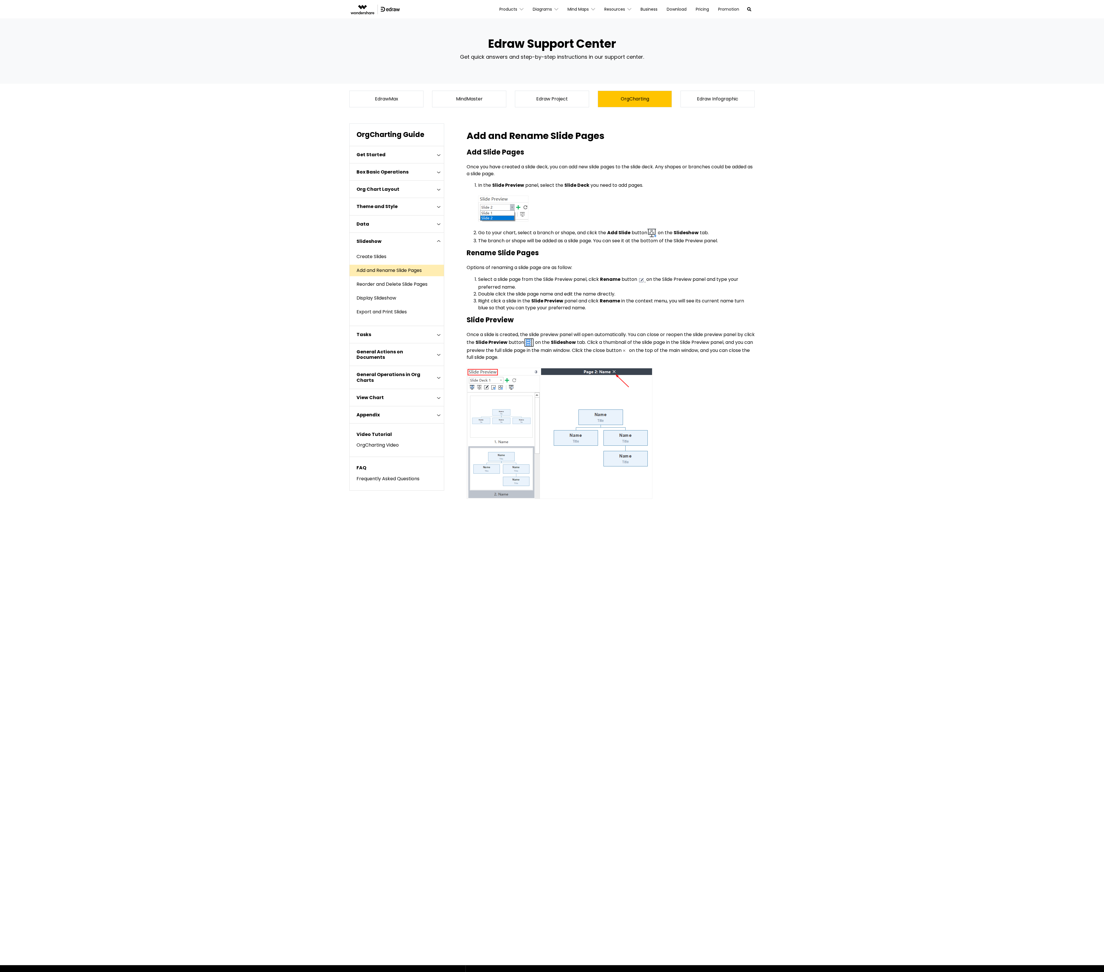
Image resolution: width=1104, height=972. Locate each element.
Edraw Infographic (717, 99)
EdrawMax (386, 99)
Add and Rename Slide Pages (389, 270)
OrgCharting (635, 99)
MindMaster (469, 99)
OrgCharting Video (377, 445)
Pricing (702, 9)
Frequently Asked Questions (387, 478)
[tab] (396, 155)
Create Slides (371, 256)
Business (649, 9)
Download (677, 9)
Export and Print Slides (381, 311)
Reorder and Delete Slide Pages (392, 284)
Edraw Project (552, 99)
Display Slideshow (376, 298)
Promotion (728, 9)
